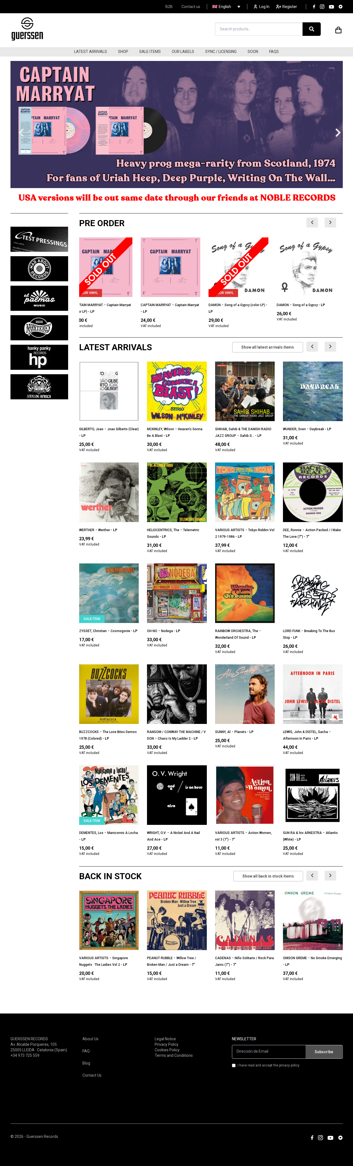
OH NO (152, 631)
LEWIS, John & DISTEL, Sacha (305, 732)
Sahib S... (247, 436)
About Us (90, 1039)
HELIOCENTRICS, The (163, 530)
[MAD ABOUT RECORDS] (39, 268)
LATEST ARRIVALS (90, 51)
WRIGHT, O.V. (156, 833)
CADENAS (223, 958)
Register (289, 6)
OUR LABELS (183, 51)
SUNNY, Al (223, 732)
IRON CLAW (292, 305)
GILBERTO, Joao (91, 429)
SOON (253, 51)
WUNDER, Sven (294, 429)
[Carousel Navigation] (324, 223)
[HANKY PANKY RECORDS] (39, 357)
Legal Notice (165, 1039)
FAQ (86, 1051)
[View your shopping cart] (338, 29)
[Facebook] (314, 6)
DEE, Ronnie (292, 530)
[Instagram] (322, 6)
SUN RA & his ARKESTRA (302, 833)
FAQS (274, 51)
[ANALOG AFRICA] (39, 386)
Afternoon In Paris (297, 738)
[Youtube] (331, 6)
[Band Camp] (340, 6)
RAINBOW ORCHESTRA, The (236, 631)
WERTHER (86, 530)
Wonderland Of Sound (232, 638)
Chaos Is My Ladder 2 (174, 738)
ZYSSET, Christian (93, 631)
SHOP (123, 51)
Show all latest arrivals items (267, 347)
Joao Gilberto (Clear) (123, 429)
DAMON (221, 305)
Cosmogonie (120, 631)
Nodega (167, 631)
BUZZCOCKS (89, 732)
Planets (240, 732)
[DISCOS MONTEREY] (39, 327)
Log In (264, 6)
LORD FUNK (291, 631)
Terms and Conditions (174, 1055)
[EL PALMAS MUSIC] (39, 298)
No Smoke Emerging (326, 958)
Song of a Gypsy (243, 305)
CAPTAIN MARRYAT (94, 305)
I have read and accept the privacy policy (268, 1065)
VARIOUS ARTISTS (229, 530)
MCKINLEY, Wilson (160, 429)
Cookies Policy (167, 1050)
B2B (169, 6)
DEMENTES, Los (91, 833)
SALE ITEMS (150, 51)
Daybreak (317, 429)
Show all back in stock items (268, 876)
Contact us (190, 6)
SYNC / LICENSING (221, 51)
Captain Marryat (125, 305)
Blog (86, 1063)
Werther (104, 530)
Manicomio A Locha (122, 833)
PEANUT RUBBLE (160, 958)
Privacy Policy (166, 1044)
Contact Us (91, 1075)
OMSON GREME (295, 958)
